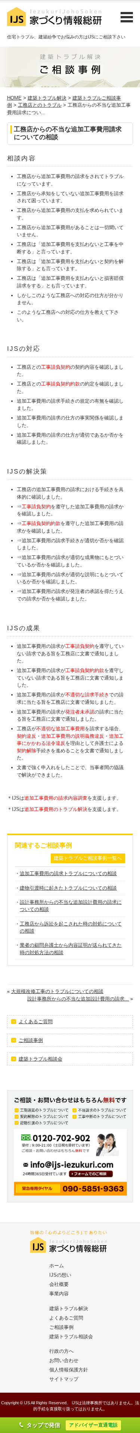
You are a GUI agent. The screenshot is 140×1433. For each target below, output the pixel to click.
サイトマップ (63, 1379)
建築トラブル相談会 (40, 1059)
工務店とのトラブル (40, 105)
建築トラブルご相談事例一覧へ (88, 858)
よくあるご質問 (36, 1021)
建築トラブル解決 (47, 98)
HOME (14, 98)
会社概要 (59, 1284)
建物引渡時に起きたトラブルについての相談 (68, 888)
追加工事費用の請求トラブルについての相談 (68, 873)
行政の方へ (61, 1351)
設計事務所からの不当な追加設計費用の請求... (78, 999)
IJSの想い (60, 1275)
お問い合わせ (63, 1360)
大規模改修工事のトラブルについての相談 (57, 991)
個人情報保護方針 (68, 1370)
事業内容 (59, 1293)
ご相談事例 (31, 1040)
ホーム (56, 1265)
